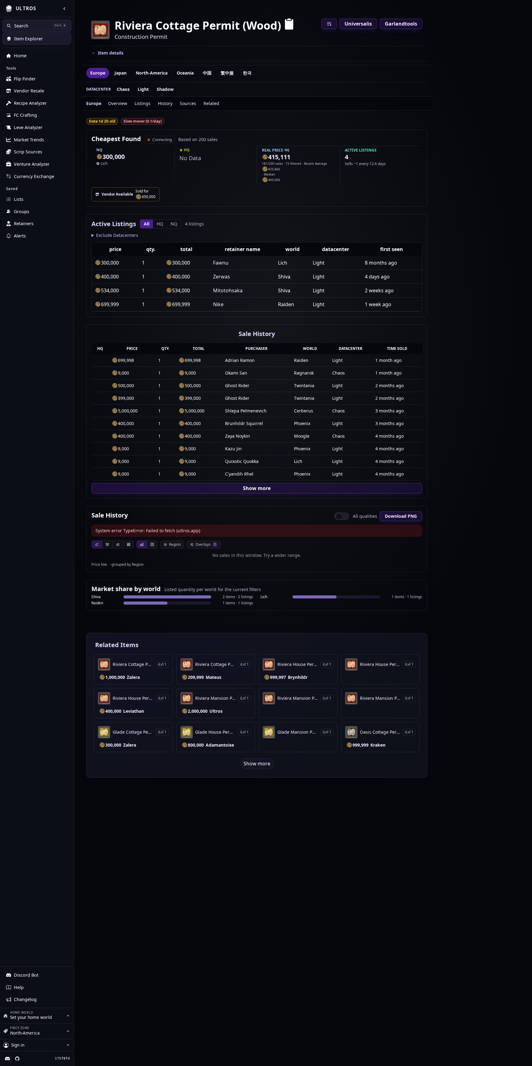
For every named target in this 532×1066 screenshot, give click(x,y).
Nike (218, 304)
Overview (117, 103)
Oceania (185, 73)
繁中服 (227, 73)
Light (143, 89)
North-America (151, 73)
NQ (174, 224)
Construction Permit (141, 36)
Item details (110, 53)
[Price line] (97, 544)
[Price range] (117, 544)
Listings (143, 103)
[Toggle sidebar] (64, 8)
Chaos (123, 89)
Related (211, 103)
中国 (207, 73)
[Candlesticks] (107, 544)
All (146, 224)
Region (175, 544)
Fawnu (220, 262)
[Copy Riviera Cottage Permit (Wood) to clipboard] (289, 25)
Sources (188, 103)
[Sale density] (128, 544)
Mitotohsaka (228, 290)
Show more (257, 488)
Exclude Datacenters (117, 235)
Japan (121, 73)
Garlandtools (401, 23)
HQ (160, 224)
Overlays (205, 544)
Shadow (165, 89)
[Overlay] (142, 544)
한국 (247, 73)
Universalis (358, 23)
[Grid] (152, 544)
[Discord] (7, 1058)
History (165, 103)
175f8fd (62, 1058)
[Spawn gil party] (99, 156)
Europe (97, 73)
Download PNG (401, 516)
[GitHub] (17, 1058)
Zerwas (221, 276)
